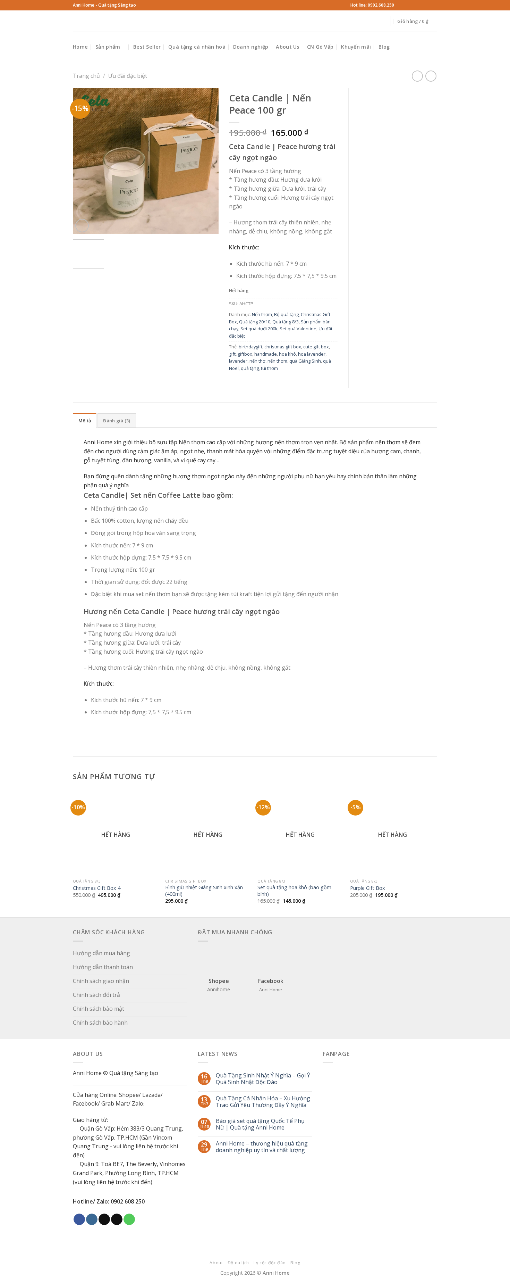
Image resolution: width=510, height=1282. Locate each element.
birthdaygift (250, 347)
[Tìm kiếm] (144, 20)
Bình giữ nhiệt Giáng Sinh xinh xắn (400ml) (204, 890)
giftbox (245, 354)
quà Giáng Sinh (305, 361)
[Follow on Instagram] (407, 5)
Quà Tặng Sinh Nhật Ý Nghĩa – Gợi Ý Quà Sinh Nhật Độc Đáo (263, 1078)
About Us (287, 46)
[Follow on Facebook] (400, 5)
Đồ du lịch (238, 1263)
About (216, 1263)
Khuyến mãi (356, 46)
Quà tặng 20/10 (254, 322)
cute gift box (316, 347)
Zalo (137, 1103)
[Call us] (427, 5)
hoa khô (287, 354)
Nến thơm (262, 314)
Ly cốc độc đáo (270, 1263)
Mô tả (84, 420)
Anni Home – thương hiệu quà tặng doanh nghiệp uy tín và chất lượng (262, 1146)
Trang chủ (86, 76)
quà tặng (250, 368)
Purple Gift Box (367, 888)
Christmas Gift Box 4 (96, 888)
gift (232, 354)
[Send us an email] (420, 5)
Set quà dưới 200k (259, 328)
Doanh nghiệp (250, 46)
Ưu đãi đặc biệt (127, 76)
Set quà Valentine (298, 328)
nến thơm (277, 361)
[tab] (84, 420)
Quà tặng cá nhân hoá (197, 46)
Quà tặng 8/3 (285, 322)
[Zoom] (82, 225)
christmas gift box (282, 347)
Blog (384, 46)
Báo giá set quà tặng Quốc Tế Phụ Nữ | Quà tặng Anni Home (260, 1124)
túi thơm (269, 368)
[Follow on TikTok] (414, 5)
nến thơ (257, 361)
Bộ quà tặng (286, 314)
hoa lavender (311, 354)
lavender (238, 361)
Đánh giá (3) (116, 420)
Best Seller (147, 46)
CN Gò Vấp (320, 46)
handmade (265, 354)
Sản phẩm (107, 46)
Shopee (129, 1095)
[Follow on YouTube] (434, 5)
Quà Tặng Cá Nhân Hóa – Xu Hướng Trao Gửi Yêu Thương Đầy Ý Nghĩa (263, 1101)
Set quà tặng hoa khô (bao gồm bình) (294, 890)
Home (80, 46)
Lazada (151, 1095)
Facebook (85, 1103)
